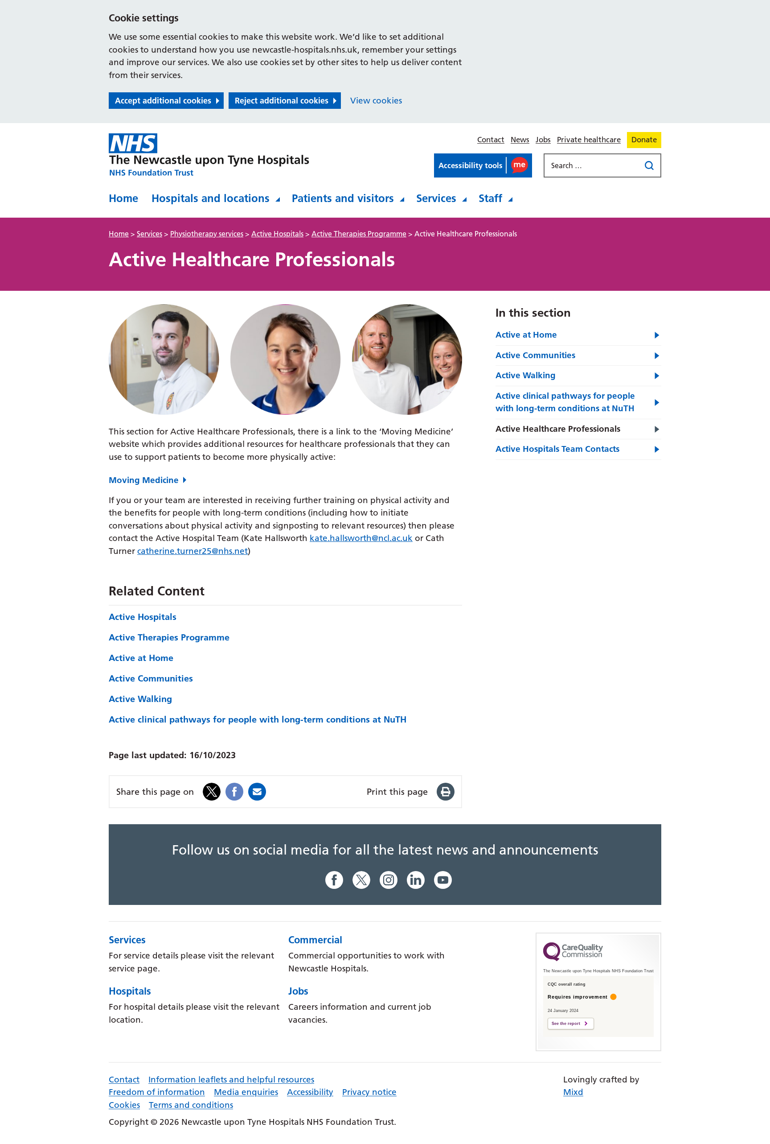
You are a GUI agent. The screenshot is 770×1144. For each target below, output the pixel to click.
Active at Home (141, 658)
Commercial (315, 939)
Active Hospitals (142, 616)
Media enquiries (246, 1092)
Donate (644, 139)
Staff (490, 198)
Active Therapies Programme (169, 637)
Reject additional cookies (281, 100)
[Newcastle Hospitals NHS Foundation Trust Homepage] (209, 154)
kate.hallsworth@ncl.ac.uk (361, 538)
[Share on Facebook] (234, 791)
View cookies (376, 100)
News (520, 139)
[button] (483, 165)
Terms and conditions (191, 1105)
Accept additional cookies (163, 100)
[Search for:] (593, 165)
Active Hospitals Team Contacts (557, 449)
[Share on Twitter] (212, 791)
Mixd (573, 1092)
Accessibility (310, 1092)
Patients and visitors (343, 198)
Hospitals (130, 991)
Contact (490, 139)
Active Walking (140, 699)
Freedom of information (157, 1092)
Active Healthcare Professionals (558, 429)
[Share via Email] (257, 791)
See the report (566, 1023)
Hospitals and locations (211, 198)
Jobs (543, 139)
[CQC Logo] (573, 958)
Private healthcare (589, 139)
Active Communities (151, 678)
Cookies (124, 1105)
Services (436, 198)
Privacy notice (369, 1092)
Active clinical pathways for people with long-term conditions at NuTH (257, 719)
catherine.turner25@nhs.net (192, 551)
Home (123, 198)
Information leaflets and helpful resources (231, 1079)
